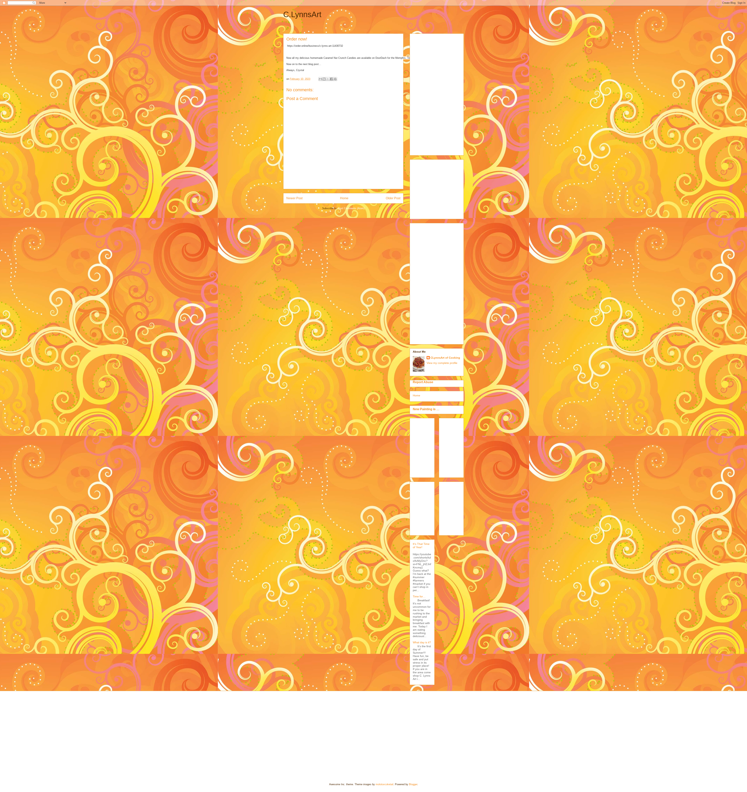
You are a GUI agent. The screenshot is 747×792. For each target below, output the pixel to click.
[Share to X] (328, 79)
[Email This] (320, 79)
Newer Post (294, 198)
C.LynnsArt (302, 14)
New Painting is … (426, 409)
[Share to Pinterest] (335, 79)
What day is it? (422, 642)
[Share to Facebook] (331, 79)
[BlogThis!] (324, 79)
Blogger (413, 784)
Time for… (419, 596)
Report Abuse (423, 382)
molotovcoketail (384, 784)
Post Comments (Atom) (351, 208)
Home (344, 198)
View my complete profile (442, 362)
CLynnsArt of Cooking (445, 357)
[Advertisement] (428, 93)
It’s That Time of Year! (421, 545)
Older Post (393, 198)
